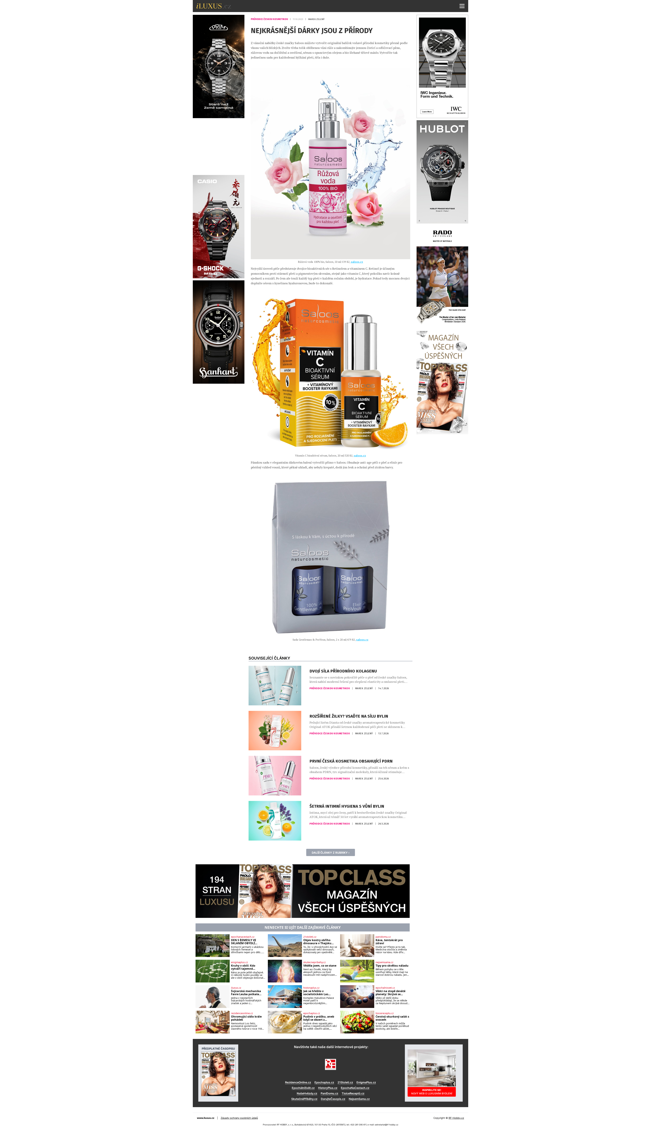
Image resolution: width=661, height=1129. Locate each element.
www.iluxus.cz (205, 1117)
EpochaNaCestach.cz (355, 1088)
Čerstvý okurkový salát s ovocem (392, 1018)
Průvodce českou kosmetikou (269, 19)
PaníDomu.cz (329, 1093)
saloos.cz (357, 261)
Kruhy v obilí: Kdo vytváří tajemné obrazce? (243, 967)
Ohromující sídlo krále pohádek (246, 1018)
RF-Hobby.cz (456, 1117)
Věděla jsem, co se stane (319, 965)
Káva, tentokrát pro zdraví (389, 942)
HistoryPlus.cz (327, 1088)
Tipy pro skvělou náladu (392, 965)
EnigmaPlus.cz (366, 1082)
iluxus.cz (236, 988)
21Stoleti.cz (345, 1082)
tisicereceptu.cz (385, 1013)
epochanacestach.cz (242, 937)
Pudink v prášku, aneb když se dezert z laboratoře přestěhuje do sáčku (318, 1018)
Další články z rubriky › (330, 852)
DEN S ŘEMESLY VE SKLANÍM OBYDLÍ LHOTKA (243, 942)
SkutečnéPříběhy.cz (304, 1099)
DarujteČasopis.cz (333, 1099)
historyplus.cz (311, 988)
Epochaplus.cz (324, 1082)
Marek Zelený (316, 19)
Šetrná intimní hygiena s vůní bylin (346, 806)
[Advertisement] (218, 146)
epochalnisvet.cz (385, 988)
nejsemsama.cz (384, 962)
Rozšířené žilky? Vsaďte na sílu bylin (348, 716)
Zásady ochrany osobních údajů (239, 1117)
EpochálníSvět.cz (303, 1088)
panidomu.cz (383, 937)
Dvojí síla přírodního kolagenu (343, 671)
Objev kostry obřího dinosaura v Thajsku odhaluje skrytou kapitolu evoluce (317, 942)
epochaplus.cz (311, 1013)
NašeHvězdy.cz (307, 1093)
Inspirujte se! (431, 1092)
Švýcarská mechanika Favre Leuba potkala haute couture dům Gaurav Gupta (246, 993)
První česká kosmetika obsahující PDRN (351, 761)
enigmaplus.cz (239, 962)
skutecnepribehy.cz (314, 962)
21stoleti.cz (309, 937)
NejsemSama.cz (359, 1099)
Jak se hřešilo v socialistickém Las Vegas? (315, 993)
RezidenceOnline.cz (298, 1082)
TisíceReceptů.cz (353, 1093)
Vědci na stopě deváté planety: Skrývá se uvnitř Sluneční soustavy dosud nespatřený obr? (390, 993)
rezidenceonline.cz (242, 1013)
